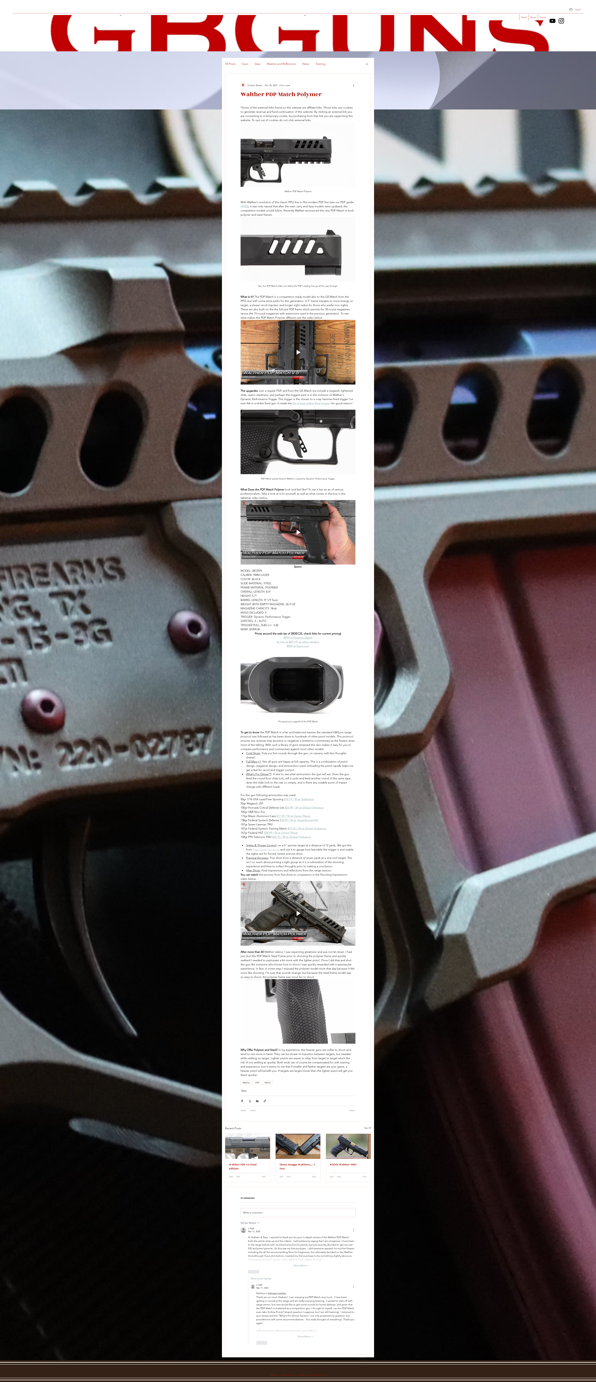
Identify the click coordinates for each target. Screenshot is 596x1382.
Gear (258, 64)
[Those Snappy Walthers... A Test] (298, 1146)
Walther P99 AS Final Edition (243, 1167)
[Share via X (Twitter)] (249, 1100)
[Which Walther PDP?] (348, 1146)
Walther (246, 1082)
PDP (257, 1082)
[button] (367, 64)
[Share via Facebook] (242, 1100)
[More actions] (353, 85)
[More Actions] (353, 1230)
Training (320, 64)
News (305, 64)
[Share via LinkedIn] (257, 1100)
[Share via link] (264, 1100)
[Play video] (298, 352)
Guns (245, 64)
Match (268, 1082)
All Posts (230, 64)
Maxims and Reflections (281, 64)
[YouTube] (552, 20)
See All (367, 1127)
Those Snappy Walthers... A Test (297, 1167)
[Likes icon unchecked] (250, 1272)
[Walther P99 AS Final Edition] (247, 1146)
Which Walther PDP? (343, 1165)
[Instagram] (561, 20)
